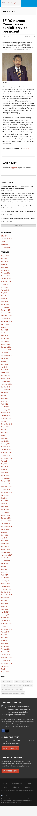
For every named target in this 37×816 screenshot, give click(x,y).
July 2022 (4, 395)
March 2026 (5, 270)
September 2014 (6, 663)
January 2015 (5, 652)
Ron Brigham (18, 689)
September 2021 (6, 424)
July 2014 (4, 669)
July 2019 (4, 498)
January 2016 (5, 618)
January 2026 (5, 276)
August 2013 (5, 672)
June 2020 (4, 467)
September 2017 (6, 561)
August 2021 (5, 427)
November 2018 (6, 521)
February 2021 (5, 444)
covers (4, 685)
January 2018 (5, 549)
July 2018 (4, 532)
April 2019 (4, 507)
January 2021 (5, 447)
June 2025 (4, 296)
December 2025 (6, 279)
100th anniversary (7, 681)
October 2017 (5, 558)
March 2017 (5, 578)
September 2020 (6, 458)
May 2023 (4, 367)
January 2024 (5, 344)
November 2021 (6, 418)
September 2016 (6, 595)
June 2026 (4, 262)
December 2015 (6, 620)
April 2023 (4, 370)
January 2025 (5, 310)
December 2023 (6, 347)
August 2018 (5, 529)
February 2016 (5, 615)
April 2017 (4, 575)
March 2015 (5, 646)
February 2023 (5, 375)
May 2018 (4, 538)
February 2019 (5, 512)
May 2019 (4, 504)
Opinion (3, 242)
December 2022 (6, 381)
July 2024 (4, 327)
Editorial (4, 236)
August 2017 (5, 563)
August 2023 (5, 358)
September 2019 (6, 492)
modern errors (27, 685)
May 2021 (4, 435)
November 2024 (6, 316)
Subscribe (16, 787)
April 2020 (4, 472)
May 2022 (4, 401)
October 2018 (5, 524)
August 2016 (5, 598)
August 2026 (5, 256)
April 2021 (4, 438)
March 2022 (5, 407)
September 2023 (6, 356)
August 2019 (5, 495)
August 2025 (5, 290)
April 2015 (4, 643)
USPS (22, 693)
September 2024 (6, 321)
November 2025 (6, 281)
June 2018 (4, 535)
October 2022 (5, 387)
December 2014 (6, 655)
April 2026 (4, 267)
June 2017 (4, 569)
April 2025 (4, 301)
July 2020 (4, 464)
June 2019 (4, 501)
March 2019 (5, 509)
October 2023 (5, 353)
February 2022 (5, 410)
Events (5, 787)
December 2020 (6, 450)
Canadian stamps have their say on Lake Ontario (18, 206)
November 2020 (6, 452)
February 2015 (5, 649)
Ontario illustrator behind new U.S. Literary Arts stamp (18, 212)
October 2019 (5, 489)
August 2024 (5, 324)
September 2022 (6, 390)
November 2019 (6, 487)
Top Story (4, 244)
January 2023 (5, 378)
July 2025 (4, 293)
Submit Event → (10, 748)
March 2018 (5, 544)
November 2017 (6, 555)
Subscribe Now (10, 771)
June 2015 (4, 638)
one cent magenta (7, 689)
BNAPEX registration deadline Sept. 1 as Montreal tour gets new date (17, 187)
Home (5, 783)
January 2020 (5, 481)
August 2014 (5, 666)
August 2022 (5, 393)
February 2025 (5, 307)
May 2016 (4, 606)
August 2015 (5, 632)
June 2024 (4, 330)
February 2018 (5, 546)
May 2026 (4, 264)
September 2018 (6, 526)
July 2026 (4, 259)
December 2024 (6, 313)
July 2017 (4, 566)
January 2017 (5, 583)
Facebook (3, 730)
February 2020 (5, 478)
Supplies (27, 787)
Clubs (29, 783)
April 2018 (4, 541)
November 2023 (6, 350)
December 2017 (6, 552)
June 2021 (4, 432)
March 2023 (5, 373)
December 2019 (6, 484)
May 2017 (4, 572)
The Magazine (17, 783)
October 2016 (5, 592)
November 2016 (6, 589)
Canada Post (28, 681)
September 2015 (6, 629)
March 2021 (5, 441)
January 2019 (5, 515)
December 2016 (6, 586)
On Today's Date (6, 239)
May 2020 (4, 469)
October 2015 (5, 626)
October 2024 (5, 318)
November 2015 (6, 623)
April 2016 (4, 609)
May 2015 (4, 640)
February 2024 (5, 341)
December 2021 (6, 415)
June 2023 (4, 364)
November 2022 (6, 384)
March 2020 (5, 475)
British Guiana (19, 681)
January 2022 (5, 413)
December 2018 (6, 518)
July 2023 (4, 361)
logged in (14, 168)
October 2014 (5, 660)
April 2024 (4, 336)
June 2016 (4, 603)
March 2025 (5, 304)
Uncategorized (6, 247)
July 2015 (4, 635)
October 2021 (5, 421)
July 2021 (4, 430)
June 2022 (4, 398)
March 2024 (5, 338)
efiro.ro (26, 148)
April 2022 (4, 404)
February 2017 (5, 581)
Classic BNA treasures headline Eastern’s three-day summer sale (18, 219)
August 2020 (5, 461)
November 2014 (6, 658)
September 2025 (6, 287)
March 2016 (5, 612)
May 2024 (4, 333)
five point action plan (14, 685)
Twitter (7, 730)
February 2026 (5, 273)
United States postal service (10, 693)
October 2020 (5, 455)
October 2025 (5, 284)
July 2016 (4, 601)
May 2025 (4, 299)
